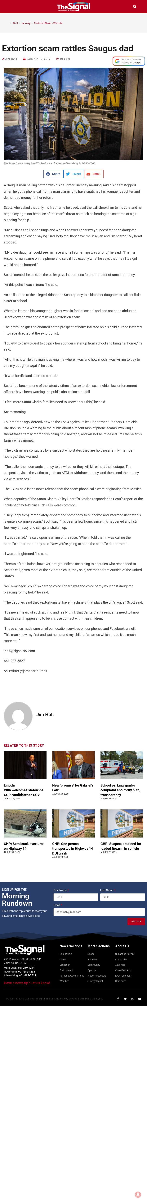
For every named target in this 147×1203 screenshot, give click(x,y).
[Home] (8, 23)
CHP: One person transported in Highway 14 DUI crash (72, 848)
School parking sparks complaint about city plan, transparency (120, 790)
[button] (12, 7)
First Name (60, 890)
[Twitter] (125, 999)
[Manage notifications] (138, 1195)
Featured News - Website (48, 23)
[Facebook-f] (118, 999)
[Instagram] (132, 999)
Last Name (107, 890)
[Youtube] (140, 999)
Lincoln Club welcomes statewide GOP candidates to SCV (23, 790)
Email (56, 905)
